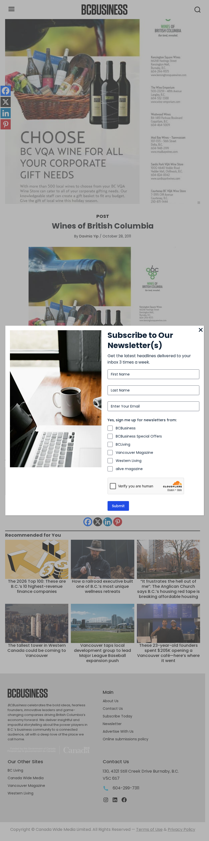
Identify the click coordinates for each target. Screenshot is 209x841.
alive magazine (129, 468)
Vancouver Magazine (134, 452)
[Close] (201, 330)
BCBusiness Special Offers (139, 436)
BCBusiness (126, 428)
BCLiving (123, 444)
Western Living (128, 460)
